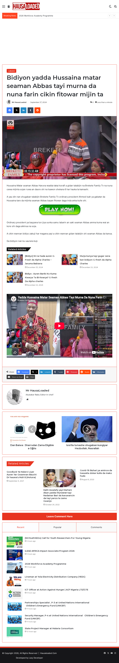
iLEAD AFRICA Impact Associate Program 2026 (49, 551)
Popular (58, 527)
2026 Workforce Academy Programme (45, 564)
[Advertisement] (59, 40)
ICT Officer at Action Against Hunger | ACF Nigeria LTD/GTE (56, 589)
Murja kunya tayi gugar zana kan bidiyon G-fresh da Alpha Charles (95, 260)
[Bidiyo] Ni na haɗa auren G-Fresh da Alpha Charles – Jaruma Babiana (40, 260)
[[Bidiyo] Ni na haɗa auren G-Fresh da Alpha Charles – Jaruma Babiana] (15, 259)
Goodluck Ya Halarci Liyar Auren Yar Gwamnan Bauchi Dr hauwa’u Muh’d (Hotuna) (22, 475)
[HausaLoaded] (26, 6)
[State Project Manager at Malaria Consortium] (15, 632)
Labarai (11, 71)
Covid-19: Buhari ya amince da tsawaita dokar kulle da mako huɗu (96, 473)
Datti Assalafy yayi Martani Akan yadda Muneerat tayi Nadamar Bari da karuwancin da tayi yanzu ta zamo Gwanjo (59, 495)
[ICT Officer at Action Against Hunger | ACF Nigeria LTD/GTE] (15, 593)
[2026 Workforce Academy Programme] (15, 567)
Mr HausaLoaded (19, 102)
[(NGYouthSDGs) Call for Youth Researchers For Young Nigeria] (15, 542)
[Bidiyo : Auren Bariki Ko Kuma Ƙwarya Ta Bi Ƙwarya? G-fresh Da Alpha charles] (15, 277)
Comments (96, 527)
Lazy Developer (36, 658)
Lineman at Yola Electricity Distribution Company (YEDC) (44, 16)
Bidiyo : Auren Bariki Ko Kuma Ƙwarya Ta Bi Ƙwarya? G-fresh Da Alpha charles (41, 277)
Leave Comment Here (60, 516)
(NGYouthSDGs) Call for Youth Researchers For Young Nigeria (57, 538)
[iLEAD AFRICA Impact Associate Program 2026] (15, 555)
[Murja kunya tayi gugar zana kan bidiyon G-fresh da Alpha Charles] (70, 259)
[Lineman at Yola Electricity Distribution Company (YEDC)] (15, 580)
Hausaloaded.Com (48, 653)
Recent (20, 527)
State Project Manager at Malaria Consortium (49, 628)
